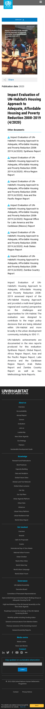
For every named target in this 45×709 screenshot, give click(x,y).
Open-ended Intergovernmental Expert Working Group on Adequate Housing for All (21, 599)
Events (21, 544)
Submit (22, 669)
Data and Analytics (21, 473)
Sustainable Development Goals (22, 449)
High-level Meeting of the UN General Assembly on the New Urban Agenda (21, 605)
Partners (21, 445)
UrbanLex (21, 507)
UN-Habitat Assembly (21, 585)
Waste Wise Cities (21, 561)
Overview (21, 407)
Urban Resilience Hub (21, 516)
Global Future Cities (21, 478)
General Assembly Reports (21, 630)
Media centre (21, 642)
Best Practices (22, 465)
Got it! (36, 705)
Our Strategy (21, 441)
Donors (21, 419)
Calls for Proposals (21, 540)
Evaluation (21, 424)
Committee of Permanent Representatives (21, 594)
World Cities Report (21, 520)
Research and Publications (21, 461)
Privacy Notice (27, 692)
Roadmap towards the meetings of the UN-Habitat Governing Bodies (21, 612)
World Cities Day (21, 565)
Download (18, 19)
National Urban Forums (22, 552)
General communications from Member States (21, 622)
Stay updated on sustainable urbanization (22, 660)
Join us (21, 428)
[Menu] (40, 2)
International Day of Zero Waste (21, 548)
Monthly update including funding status (22, 617)
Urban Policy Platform (21, 511)
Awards (21, 535)
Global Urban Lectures (21, 486)
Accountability (22, 411)
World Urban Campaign (22, 569)
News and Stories (21, 646)
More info (22, 707)
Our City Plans (21, 494)
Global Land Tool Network (21, 482)
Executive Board (21, 589)
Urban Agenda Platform (21, 499)
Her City (21, 490)
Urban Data (21, 503)
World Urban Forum (21, 574)
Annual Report (22, 415)
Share (11, 79)
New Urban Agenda (21, 436)
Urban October (22, 557)
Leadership (21, 432)
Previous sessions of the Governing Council (22, 626)
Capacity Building (22, 469)
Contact (15, 692)
